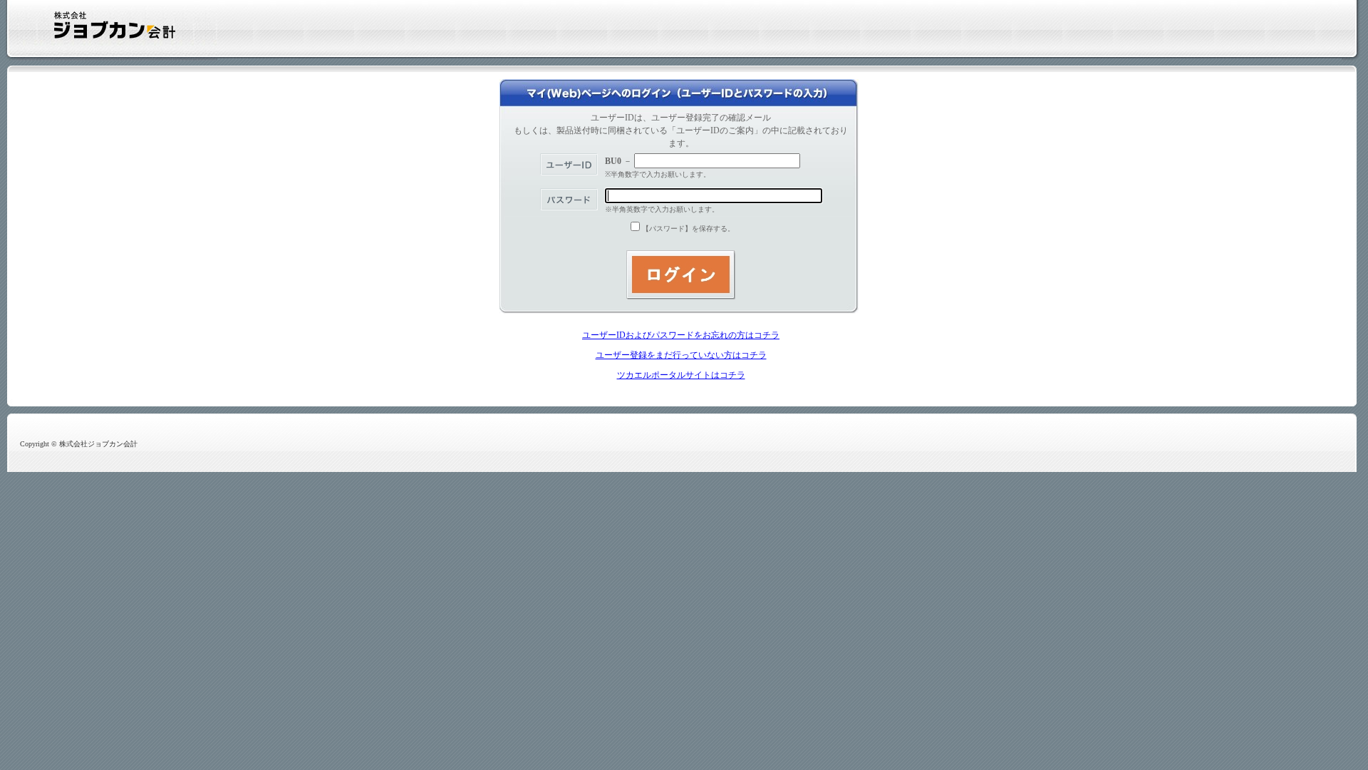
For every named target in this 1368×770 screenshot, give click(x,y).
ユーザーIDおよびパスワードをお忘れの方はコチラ (680, 335)
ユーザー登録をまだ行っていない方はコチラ (681, 355)
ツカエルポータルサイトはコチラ (681, 375)
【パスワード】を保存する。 (688, 228)
